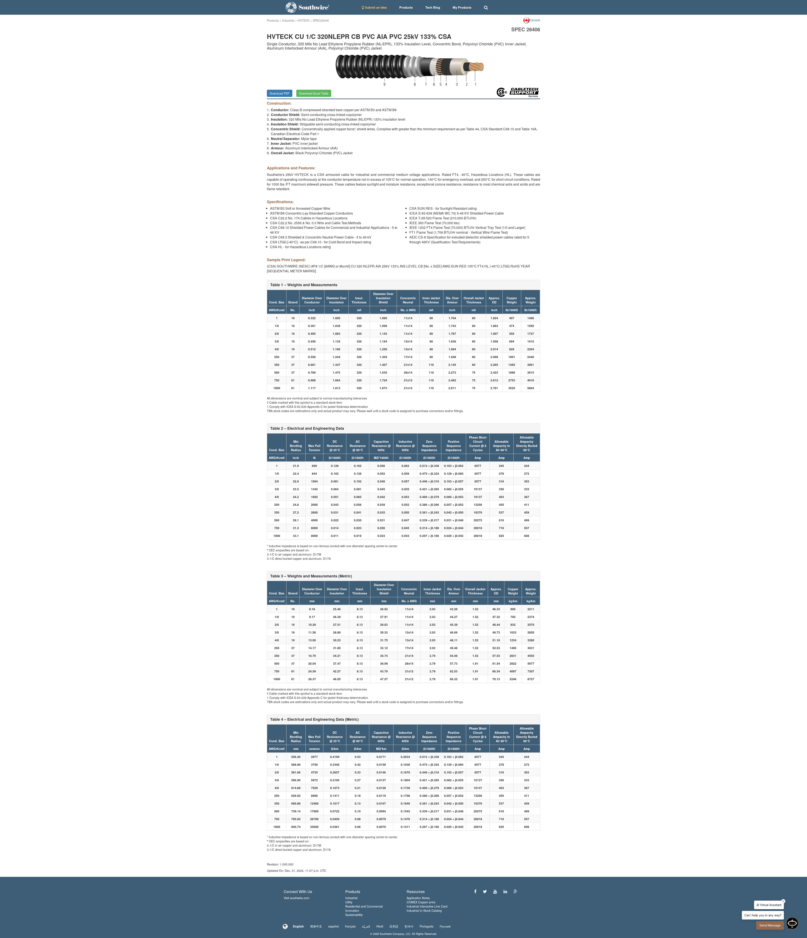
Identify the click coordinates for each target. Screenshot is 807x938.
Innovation (352, 910)
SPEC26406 (321, 20)
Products (273, 20)
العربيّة (366, 926)
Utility (348, 902)
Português (426, 926)
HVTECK (303, 20)
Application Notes (418, 898)
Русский (445, 926)
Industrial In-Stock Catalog (424, 910)
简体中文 (316, 926)
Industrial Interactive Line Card (427, 906)
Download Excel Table (313, 93)
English (298, 926)
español (333, 926)
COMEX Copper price (421, 902)
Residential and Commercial (364, 906)
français (350, 926)
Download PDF (280, 93)
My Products (462, 7)
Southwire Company (392, 934)
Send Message (770, 925)
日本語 (393, 926)
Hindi (379, 926)
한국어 (409, 926)
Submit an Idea (375, 7)
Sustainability (354, 915)
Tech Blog (432, 7)
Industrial (288, 20)
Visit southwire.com (296, 898)
